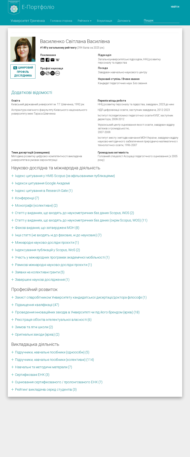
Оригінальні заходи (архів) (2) (37, 334)
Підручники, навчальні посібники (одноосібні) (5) (52, 352)
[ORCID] (52, 73)
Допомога (124, 20)
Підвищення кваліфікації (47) (37, 305)
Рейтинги (84, 20)
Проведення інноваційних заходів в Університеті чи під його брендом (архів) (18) (77, 312)
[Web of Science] (47, 73)
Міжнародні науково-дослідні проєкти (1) (47, 242)
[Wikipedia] (57, 60)
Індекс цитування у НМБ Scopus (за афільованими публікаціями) (65, 176)
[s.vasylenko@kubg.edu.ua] (52, 60)
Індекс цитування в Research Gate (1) (44, 191)
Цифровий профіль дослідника (23, 71)
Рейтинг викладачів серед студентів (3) (46, 389)
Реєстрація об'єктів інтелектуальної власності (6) (53, 320)
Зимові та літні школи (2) (34, 327)
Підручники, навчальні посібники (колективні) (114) (54, 360)
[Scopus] (57, 73)
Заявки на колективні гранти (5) (39, 272)
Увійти (175, 6)
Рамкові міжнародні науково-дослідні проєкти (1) (53, 265)
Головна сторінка (61, 20)
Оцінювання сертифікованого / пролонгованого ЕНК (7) (58, 382)
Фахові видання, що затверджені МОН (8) (47, 228)
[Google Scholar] (42, 73)
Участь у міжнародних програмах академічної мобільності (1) (62, 257)
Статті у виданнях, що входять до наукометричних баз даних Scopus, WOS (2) (74, 213)
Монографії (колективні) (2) (36, 205)
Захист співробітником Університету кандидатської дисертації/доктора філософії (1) (81, 297)
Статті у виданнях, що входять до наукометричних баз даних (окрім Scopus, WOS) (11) (81, 220)
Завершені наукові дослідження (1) (42, 280)
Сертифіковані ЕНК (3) (32, 375)
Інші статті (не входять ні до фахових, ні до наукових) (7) (58, 235)
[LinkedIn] (42, 60)
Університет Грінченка (28, 21)
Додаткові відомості (31, 92)
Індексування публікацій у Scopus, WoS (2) (47, 250)
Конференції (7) (27, 198)
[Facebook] (47, 60)
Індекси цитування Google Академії (42, 183)
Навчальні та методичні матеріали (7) (43, 367)
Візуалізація (104, 20)
